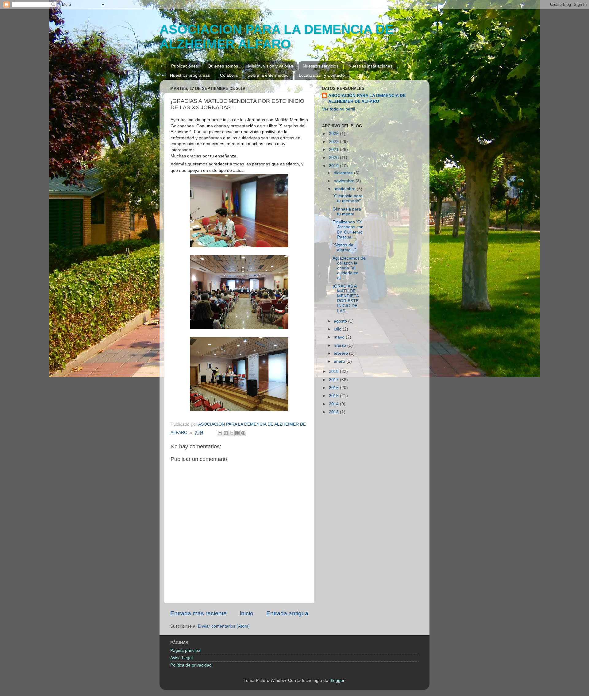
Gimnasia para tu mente (347, 211)
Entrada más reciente (198, 613)
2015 (334, 395)
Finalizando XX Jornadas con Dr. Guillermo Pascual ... (348, 229)
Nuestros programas (190, 75)
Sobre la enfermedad (268, 75)
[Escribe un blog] (226, 433)
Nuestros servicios (320, 66)
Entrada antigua (287, 613)
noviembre (345, 181)
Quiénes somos (223, 66)
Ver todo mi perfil (338, 109)
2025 (334, 133)
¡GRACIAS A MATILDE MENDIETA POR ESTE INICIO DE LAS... (346, 298)
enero (340, 361)
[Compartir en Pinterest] (243, 433)
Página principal (185, 650)
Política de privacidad (191, 665)
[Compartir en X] (232, 433)
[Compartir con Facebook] (237, 433)
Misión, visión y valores (270, 66)
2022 (334, 141)
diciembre (344, 173)
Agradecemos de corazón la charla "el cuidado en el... (349, 268)
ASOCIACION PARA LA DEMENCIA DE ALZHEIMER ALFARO (276, 36)
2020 (334, 157)
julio (338, 329)
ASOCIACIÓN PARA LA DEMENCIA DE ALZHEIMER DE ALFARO (367, 98)
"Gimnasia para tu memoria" (348, 198)
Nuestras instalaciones (370, 66)
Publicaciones (184, 66)
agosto (341, 321)
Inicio (246, 613)
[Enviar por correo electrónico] (220, 433)
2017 (334, 379)
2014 (334, 404)
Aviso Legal (181, 657)
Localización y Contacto (322, 75)
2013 (334, 412)
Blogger (336, 680)
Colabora (229, 75)
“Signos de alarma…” (344, 247)
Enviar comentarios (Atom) (224, 626)
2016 (334, 387)
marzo (340, 345)
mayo (340, 337)
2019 (334, 166)
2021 (334, 149)
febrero (341, 353)
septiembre (345, 189)
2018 (334, 371)
